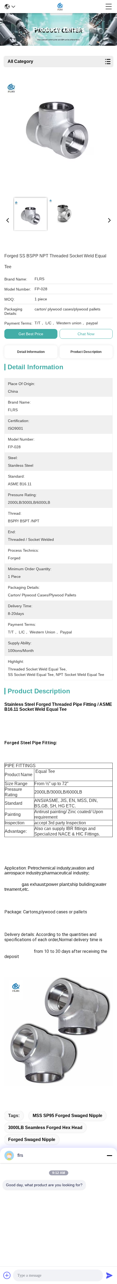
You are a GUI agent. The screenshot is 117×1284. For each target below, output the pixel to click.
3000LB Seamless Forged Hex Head (45, 1127)
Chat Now (86, 334)
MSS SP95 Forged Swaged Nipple (67, 1115)
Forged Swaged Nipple (31, 1139)
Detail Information (31, 352)
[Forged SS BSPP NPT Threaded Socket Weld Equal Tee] (57, 137)
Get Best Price (31, 334)
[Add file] (7, 1275)
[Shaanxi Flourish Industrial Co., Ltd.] (60, 6)
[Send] (109, 1275)
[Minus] (109, 1155)
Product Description (85, 352)
